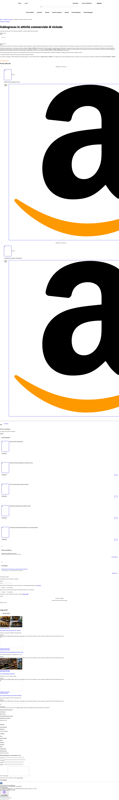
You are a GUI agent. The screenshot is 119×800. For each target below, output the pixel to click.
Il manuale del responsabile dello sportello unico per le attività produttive (24, 527)
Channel (47, 12)
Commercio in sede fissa (8, 19)
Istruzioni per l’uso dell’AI (5, 718)
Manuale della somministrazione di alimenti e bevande (20, 505)
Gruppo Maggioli (3, 727)
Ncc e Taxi (77, 15)
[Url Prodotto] (8, 79)
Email (1, 762)
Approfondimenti (3, 738)
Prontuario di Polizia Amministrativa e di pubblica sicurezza (21, 462)
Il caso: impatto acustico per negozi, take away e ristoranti (10, 630)
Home (1, 19)
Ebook (1, 740)
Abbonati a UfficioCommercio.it (6, 709)
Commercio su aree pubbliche (41, 15)
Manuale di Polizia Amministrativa (16, 441)
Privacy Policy (3, 789)
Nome (1, 757)
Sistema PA (2, 729)
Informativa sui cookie (10, 789)
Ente (1, 764)
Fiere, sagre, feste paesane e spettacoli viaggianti (19, 484)
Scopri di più (5, 85)
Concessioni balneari (67, 15)
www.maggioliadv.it (4, 787)
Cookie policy (3, 711)
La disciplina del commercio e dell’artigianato (13, 258)
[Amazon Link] (116, 475)
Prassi (1, 746)
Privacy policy (3, 713)
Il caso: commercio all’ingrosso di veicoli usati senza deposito (11, 695)
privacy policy (26, 594)
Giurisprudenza (3, 748)
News (1, 736)
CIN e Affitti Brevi (87, 15)
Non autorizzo (10, 587)
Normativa (2, 744)
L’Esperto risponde (57, 12)
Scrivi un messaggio (4, 775)
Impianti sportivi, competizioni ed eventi (12, 81)
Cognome (2, 760)
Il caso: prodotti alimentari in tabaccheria (7, 673)
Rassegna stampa (3, 750)
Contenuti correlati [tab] (6, 613)
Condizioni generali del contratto (6, 716)
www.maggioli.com (11, 785)
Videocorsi (2, 742)
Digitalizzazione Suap (55, 15)
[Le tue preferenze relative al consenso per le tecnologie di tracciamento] (6, 798)
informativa (39, 585)
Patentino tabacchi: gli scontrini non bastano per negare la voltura (11, 652)
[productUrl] (5, 451)
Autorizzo (3, 587)
